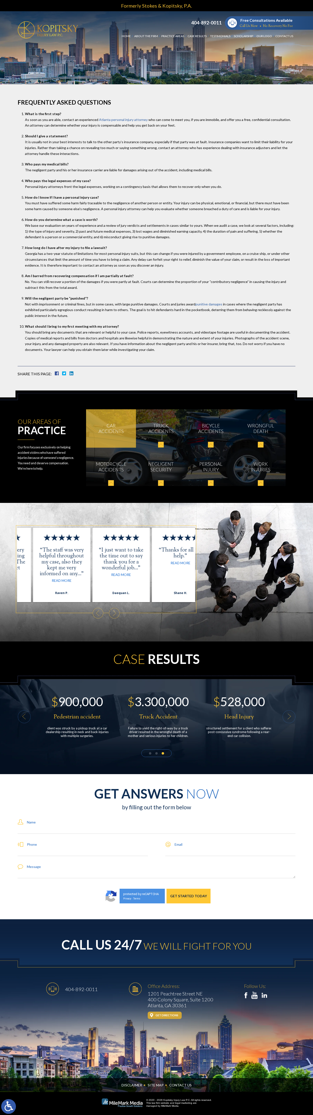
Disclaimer (132, 1085)
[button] (97, 613)
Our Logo (264, 36)
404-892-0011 (206, 22)
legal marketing (183, 1103)
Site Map (156, 1085)
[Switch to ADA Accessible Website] (8, 1106)
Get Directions (167, 1015)
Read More (47, 580)
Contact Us (284, 36)
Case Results (197, 36)
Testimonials (220, 36)
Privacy (127, 898)
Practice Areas (172, 36)
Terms (136, 898)
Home (126, 36)
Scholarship (243, 36)
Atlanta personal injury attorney (123, 120)
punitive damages (208, 304)
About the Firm (146, 36)
